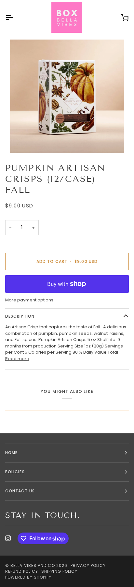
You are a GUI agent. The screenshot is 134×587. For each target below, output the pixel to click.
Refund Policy (21, 571)
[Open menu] (15, 17)
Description (19, 316)
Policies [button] (15, 472)
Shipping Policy (59, 571)
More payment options (29, 300)
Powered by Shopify (28, 577)
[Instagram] (8, 538)
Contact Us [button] (20, 491)
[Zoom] (67, 96)
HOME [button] (11, 452)
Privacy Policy (88, 565)
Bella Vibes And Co (32, 565)
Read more (17, 359)
